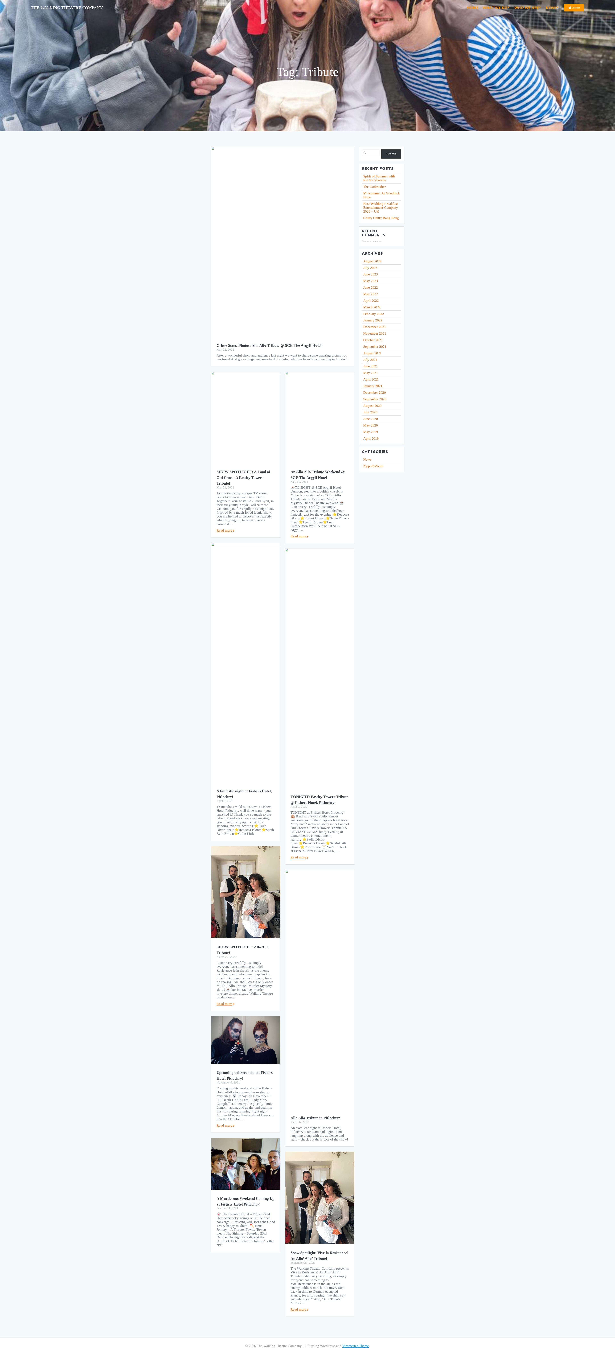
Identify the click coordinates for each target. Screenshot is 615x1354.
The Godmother (374, 187)
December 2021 (374, 327)
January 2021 (372, 386)
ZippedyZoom (373, 466)
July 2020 (370, 412)
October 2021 (373, 340)
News (551, 7)
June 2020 (370, 419)
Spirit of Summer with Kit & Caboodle (379, 178)
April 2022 (371, 301)
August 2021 (372, 353)
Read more (224, 530)
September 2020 (374, 399)
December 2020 (374, 392)
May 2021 (370, 373)
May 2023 (370, 281)
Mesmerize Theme (355, 1346)
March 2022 (372, 307)
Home (472, 7)
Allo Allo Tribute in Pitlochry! (315, 1118)
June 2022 (370, 287)
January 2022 (372, 320)
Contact (576, 7)
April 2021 (371, 379)
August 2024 (372, 261)
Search (391, 154)
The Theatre (67, 8)
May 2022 (370, 294)
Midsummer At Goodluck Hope (381, 195)
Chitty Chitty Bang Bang (381, 218)
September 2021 (374, 347)
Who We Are (527, 7)
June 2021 (370, 366)
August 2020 (372, 406)
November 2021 (374, 333)
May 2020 (370, 425)
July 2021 (370, 360)
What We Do (495, 7)
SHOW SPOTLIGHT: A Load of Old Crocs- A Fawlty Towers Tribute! (243, 477)
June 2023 (370, 274)
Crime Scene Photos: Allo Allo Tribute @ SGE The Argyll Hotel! (270, 345)
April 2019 (371, 438)
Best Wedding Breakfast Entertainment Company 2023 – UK (380, 207)
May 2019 (370, 432)
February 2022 (373, 314)
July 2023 (370, 268)
